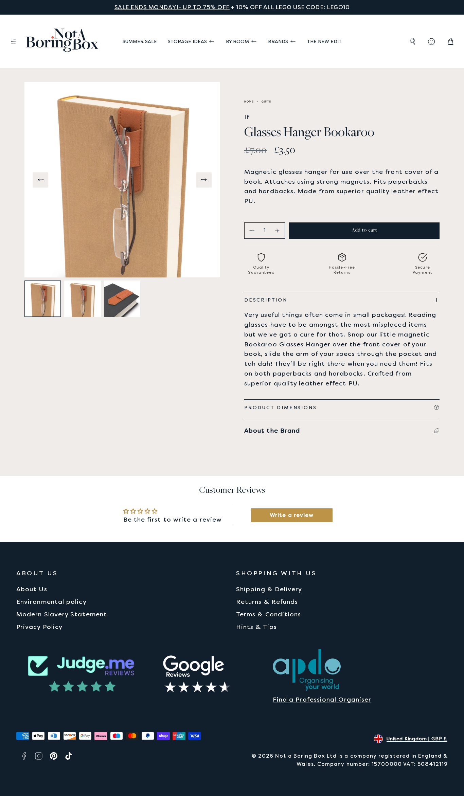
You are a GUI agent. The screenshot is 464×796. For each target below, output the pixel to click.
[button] (13, 41)
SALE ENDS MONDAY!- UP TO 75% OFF (172, 7)
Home (249, 101)
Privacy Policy (39, 627)
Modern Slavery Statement (61, 614)
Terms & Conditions (268, 614)
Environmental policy (51, 601)
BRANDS (278, 41)
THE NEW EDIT (324, 41)
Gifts (266, 101)
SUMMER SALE (140, 41)
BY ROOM (237, 41)
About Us (31, 589)
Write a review (292, 515)
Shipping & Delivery (269, 589)
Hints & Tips (256, 627)
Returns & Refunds (267, 601)
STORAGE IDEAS (187, 41)
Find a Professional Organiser (322, 699)
